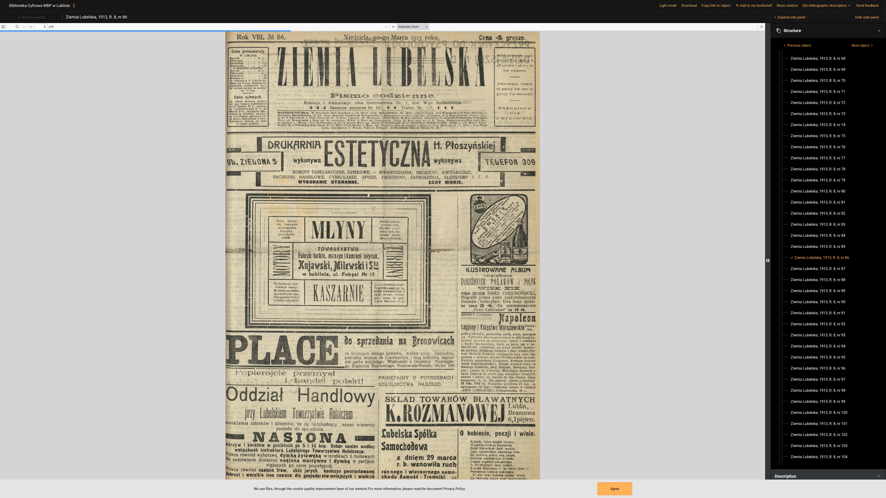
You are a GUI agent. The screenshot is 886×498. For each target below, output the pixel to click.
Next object (860, 45)
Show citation (787, 5)
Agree (614, 489)
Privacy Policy (454, 489)
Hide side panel (867, 17)
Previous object (799, 45)
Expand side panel (791, 17)
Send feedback (867, 5)
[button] (828, 30)
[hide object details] (768, 260)
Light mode (668, 5)
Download (689, 5)
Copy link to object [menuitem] (715, 5)
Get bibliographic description (824, 5)
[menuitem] (818, 58)
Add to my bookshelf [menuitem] (756, 5)
